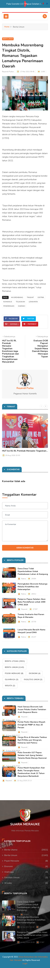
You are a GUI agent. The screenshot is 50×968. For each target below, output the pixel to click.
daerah (21, 306)
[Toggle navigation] (6, 16)
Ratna (23, 579)
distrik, (41, 297)
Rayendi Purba (8, 72)
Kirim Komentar (25, 547)
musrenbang (17, 297)
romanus (7, 302)
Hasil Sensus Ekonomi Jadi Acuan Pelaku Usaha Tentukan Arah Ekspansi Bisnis (32, 709)
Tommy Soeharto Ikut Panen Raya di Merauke (31, 615)
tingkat (30, 297)
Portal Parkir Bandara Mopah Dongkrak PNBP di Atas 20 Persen (31, 725)
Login (25, 963)
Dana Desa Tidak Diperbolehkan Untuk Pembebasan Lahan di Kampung (33, 571)
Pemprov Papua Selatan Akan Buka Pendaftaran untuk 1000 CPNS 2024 (32, 602)
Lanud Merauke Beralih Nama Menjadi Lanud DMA (31, 631)
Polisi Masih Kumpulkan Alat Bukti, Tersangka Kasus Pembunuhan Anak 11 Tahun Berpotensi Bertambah (31, 771)
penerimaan (8, 306)
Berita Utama (10, 417)
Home (6, 26)
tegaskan (20, 302)
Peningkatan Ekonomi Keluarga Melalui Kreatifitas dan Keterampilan (32, 587)
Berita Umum (8, 39)
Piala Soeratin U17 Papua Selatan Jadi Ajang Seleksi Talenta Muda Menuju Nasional (24, 3)
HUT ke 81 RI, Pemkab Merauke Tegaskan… (25, 450)
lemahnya (33, 302)
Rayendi (24, 609)
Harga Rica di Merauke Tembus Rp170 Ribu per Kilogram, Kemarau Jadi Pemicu (32, 740)
